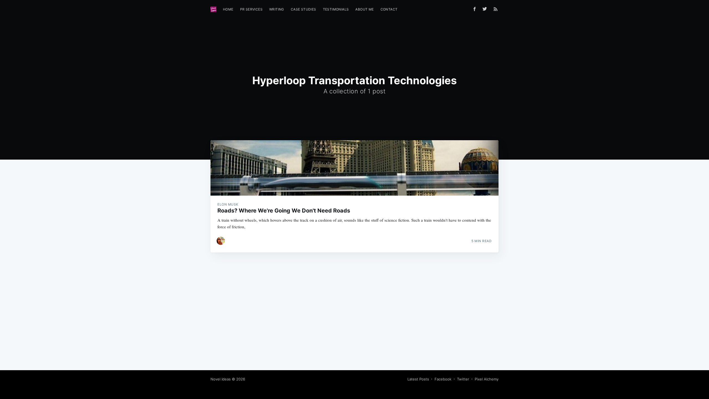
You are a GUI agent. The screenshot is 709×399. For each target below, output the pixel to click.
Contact (389, 9)
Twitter (463, 379)
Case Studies (303, 9)
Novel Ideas (220, 379)
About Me (364, 9)
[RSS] (496, 9)
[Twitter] (486, 9)
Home (228, 9)
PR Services (251, 9)
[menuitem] (228, 9)
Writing (276, 9)
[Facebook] (474, 9)
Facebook (443, 379)
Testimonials (336, 9)
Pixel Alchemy (487, 379)
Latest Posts (418, 379)
